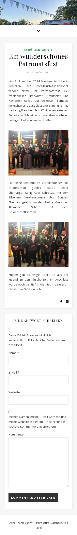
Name (13, 353)
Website (14, 392)
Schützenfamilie (38, 49)
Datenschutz (58, 523)
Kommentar (16, 434)
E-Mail (13, 372)
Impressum (42, 523)
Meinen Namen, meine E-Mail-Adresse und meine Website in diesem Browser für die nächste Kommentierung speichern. (37, 421)
